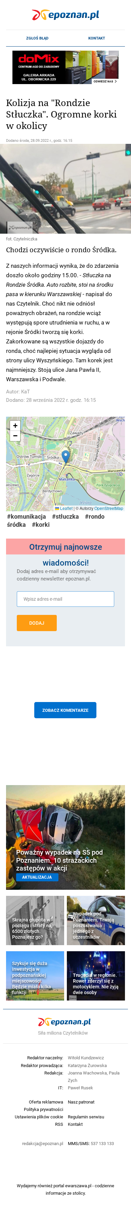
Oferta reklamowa (46, 1102)
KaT (25, 391)
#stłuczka (65, 516)
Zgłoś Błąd (37, 38)
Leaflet (66, 508)
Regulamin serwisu (86, 1116)
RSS (59, 1124)
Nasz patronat (81, 1102)
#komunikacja (26, 516)
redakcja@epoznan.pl (42, 1143)
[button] (65, 457)
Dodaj (36, 623)
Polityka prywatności (43, 1109)
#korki (41, 524)
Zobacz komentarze (65, 710)
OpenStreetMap (108, 508)
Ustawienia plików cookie (39, 1116)
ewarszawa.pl (78, 1185)
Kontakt (96, 38)
